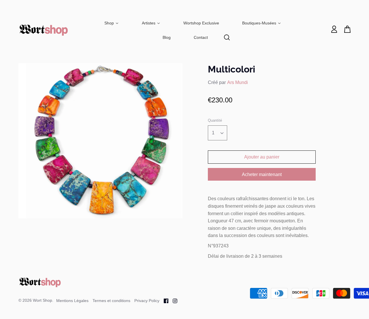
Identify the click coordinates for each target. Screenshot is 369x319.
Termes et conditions (111, 300)
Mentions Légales (72, 300)
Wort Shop (42, 300)
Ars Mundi (237, 82)
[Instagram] (172, 300)
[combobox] (217, 133)
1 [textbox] (213, 132)
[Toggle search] (226, 37)
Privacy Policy (146, 300)
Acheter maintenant (262, 174)
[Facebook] (163, 300)
